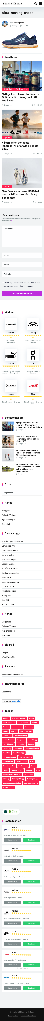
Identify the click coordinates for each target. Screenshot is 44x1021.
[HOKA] (7, 980)
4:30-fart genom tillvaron (12, 541)
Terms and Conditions (28, 1016)
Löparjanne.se (8, 586)
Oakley (33, 332)
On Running (23, 766)
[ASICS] (7, 832)
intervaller (7, 736)
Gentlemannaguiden (10, 573)
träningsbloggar (33, 779)
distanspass (17, 727)
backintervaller (9, 722)
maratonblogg (18, 753)
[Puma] (11, 360)
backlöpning (23, 722)
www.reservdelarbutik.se (12, 674)
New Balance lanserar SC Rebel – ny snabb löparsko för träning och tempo (21, 194)
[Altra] (33, 391)
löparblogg (32, 740)
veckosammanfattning (12, 783)
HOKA (14, 976)
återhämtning (8, 787)
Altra (33, 394)
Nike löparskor (9, 766)
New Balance (22, 761)
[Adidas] (7, 915)
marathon (18, 748)
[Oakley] (33, 329)
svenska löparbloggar (12, 774)
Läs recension (12, 840)
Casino (6, 727)
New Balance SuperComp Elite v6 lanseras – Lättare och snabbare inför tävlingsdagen (28, 468)
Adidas (6, 718)
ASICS (31, 718)
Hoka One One (26, 731)
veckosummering (31, 783)
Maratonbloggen (9, 591)
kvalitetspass (8, 740)
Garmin (11, 332)
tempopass (28, 774)
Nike (32, 761)
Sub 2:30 (5, 600)
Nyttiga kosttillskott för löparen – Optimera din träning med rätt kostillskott (22, 97)
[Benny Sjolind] (12, 3)
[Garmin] (11, 329)
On (33, 363)
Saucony (29, 770)
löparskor (21, 744)
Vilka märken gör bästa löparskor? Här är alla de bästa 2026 (20, 146)
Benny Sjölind (18, 23)
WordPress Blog (9, 657)
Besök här (31, 840)
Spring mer (6, 595)
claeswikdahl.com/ (10, 550)
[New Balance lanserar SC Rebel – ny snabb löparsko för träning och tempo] (22, 173)
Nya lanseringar (8, 519)
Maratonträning (25, 757)
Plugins (5, 653)
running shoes (16, 770)
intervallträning (21, 736)
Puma (11, 363)
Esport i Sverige (9, 564)
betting (34, 722)
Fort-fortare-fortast (10, 568)
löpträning (7, 748)
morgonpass (8, 761)
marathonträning (32, 748)
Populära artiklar (21, 89)
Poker (33, 766)
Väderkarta (6, 692)
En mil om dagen (9, 559)
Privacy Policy (13, 1016)
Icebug (11, 394)
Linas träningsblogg (10, 582)
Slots (38, 770)
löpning (31, 744)
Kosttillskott (8, 89)
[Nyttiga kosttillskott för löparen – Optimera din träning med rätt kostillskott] (22, 76)
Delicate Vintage (9, 515)
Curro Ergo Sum (8, 555)
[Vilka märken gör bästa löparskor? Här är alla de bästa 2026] (22, 124)
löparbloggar (8, 744)
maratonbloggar (9, 757)
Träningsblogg (18, 779)
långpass (21, 740)
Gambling (29, 727)
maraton (6, 753)
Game (5, 731)
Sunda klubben (8, 604)
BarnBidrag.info (8, 546)
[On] (33, 360)
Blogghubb (6, 510)
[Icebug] (11, 391)
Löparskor (7, 138)
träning (6, 779)
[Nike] (7, 936)
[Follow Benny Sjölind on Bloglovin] (11, 702)
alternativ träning (18, 718)
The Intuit (6, 524)
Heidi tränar (7, 577)
